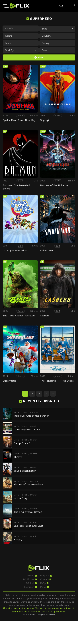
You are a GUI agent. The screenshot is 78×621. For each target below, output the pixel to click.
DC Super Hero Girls (15, 250)
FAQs (43, 583)
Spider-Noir (46, 250)
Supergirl (45, 120)
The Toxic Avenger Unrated (19, 315)
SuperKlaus (9, 380)
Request (45, 575)
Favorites (29, 587)
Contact (45, 579)
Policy (43, 587)
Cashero (45, 315)
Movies (30, 575)
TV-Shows (29, 579)
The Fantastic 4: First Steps (57, 380)
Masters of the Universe (54, 185)
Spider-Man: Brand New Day (19, 120)
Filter (40, 57)
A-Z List (30, 583)
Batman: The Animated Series (16, 187)
